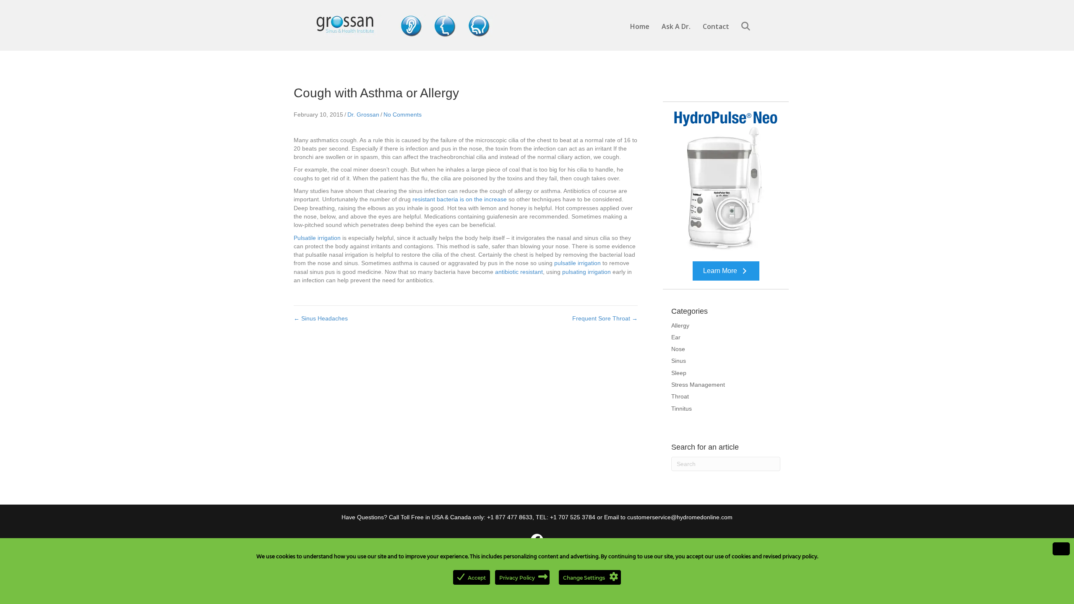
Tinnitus (681, 408)
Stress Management (698, 384)
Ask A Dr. (676, 26)
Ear (675, 337)
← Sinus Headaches (321, 318)
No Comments (402, 114)
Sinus (678, 360)
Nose (678, 349)
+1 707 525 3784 (572, 517)
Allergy (680, 325)
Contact (716, 26)
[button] (747, 26)
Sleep (678, 373)
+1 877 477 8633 (509, 517)
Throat (680, 396)
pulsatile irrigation (577, 263)
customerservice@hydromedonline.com (680, 517)
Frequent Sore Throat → (605, 318)
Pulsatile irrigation (317, 237)
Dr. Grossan (363, 114)
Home (639, 26)
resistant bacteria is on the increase (459, 199)
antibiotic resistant (519, 271)
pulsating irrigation (586, 271)
